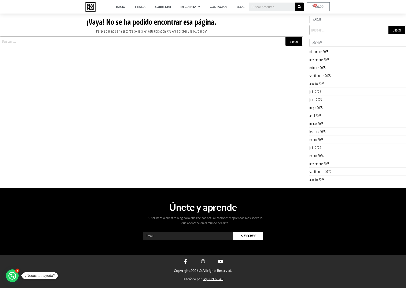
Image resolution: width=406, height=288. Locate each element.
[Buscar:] (151, 41)
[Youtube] (220, 261)
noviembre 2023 (319, 163)
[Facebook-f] (185, 261)
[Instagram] (203, 261)
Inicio (120, 6)
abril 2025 (315, 115)
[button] (12, 275)
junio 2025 (315, 99)
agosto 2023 (316, 179)
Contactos (218, 6)
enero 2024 (316, 155)
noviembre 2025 (319, 59)
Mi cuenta (188, 6)
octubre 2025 (317, 67)
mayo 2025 (316, 107)
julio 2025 (315, 91)
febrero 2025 (317, 131)
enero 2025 (316, 139)
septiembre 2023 (320, 171)
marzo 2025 (316, 123)
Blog (240, 6)
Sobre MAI (163, 6)
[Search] (299, 7)
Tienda (140, 6)
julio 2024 (315, 147)
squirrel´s (213, 279)
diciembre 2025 (319, 51)
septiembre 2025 (320, 75)
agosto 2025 (316, 83)
